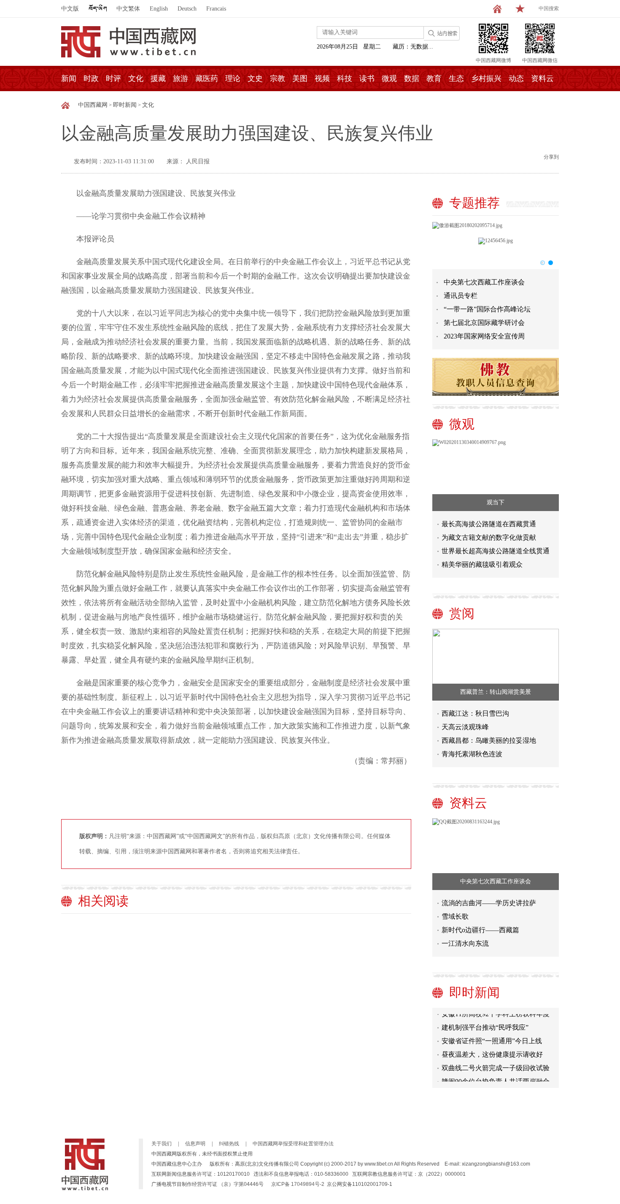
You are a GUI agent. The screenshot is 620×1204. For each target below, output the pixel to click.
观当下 (495, 502)
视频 (322, 78)
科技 (344, 78)
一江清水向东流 (465, 943)
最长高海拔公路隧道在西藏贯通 (489, 524)
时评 (113, 78)
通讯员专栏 (460, 295)
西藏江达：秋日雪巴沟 (475, 713)
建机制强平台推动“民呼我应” (485, 1021)
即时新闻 (125, 105)
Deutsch (187, 8)
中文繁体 (128, 8)
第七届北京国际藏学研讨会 (484, 322)
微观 (389, 78)
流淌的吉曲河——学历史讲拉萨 (489, 902)
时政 (91, 78)
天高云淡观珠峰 (465, 727)
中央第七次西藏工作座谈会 (484, 282)
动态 (516, 78)
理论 (232, 78)
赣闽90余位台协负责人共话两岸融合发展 (496, 1077)
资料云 (542, 78)
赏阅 (461, 613)
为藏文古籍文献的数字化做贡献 (489, 537)
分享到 (551, 157)
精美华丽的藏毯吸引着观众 (482, 564)
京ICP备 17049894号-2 (297, 1184)
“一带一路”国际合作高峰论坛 (487, 309)
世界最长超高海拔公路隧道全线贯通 (496, 551)
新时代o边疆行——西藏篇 (480, 929)
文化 (135, 78)
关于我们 (161, 1144)
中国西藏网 (93, 105)
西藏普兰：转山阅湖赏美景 (495, 692)
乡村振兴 (486, 78)
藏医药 (206, 78)
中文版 (70, 8)
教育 (434, 78)
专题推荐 (474, 203)
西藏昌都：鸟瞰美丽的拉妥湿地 (489, 740)
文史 (255, 78)
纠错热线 (229, 1144)
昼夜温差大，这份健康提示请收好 (492, 1048)
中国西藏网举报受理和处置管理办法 (293, 1144)
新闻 (68, 78)
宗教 (277, 78)
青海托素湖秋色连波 (472, 754)
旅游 (180, 78)
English (159, 8)
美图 (299, 78)
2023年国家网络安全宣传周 (484, 336)
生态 (456, 78)
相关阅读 (103, 901)
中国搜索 (549, 8)
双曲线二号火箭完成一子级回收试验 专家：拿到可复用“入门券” (496, 1063)
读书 (367, 78)
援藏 (158, 78)
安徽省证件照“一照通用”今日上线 (492, 1035)
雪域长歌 (455, 916)
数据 (411, 78)
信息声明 (195, 1144)
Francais (216, 8)
